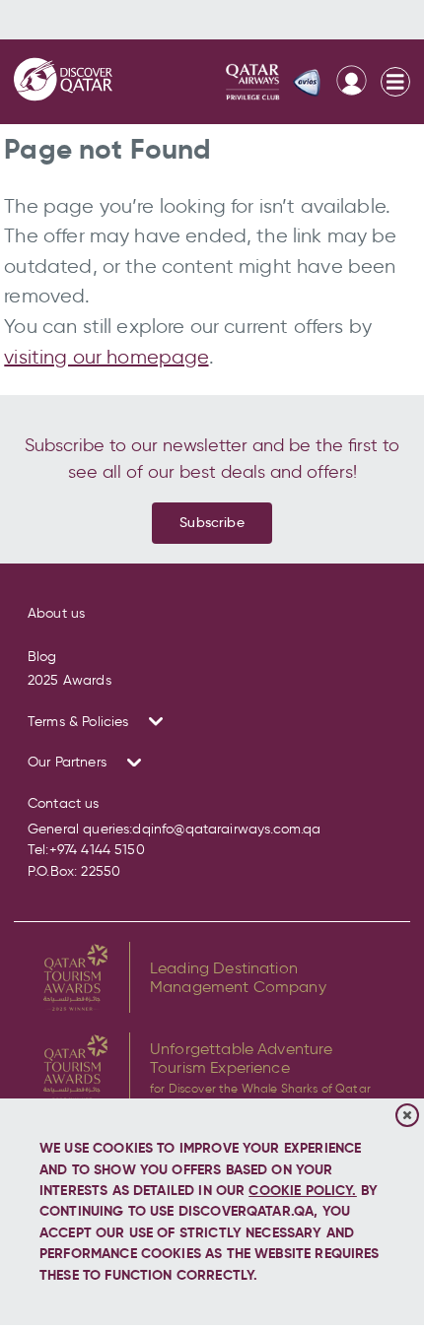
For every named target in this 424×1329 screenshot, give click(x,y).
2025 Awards (69, 680)
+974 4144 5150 (97, 849)
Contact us (64, 803)
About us (56, 613)
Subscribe (211, 522)
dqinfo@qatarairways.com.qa (226, 829)
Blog (42, 656)
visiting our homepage (106, 356)
